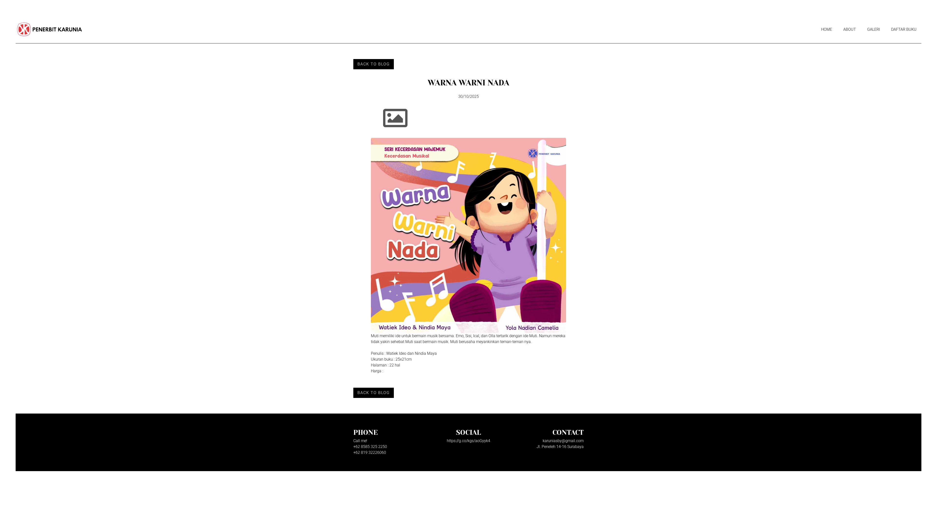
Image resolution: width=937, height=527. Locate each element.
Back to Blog (373, 64)
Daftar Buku (904, 29)
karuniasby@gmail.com (563, 440)
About (849, 29)
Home (826, 29)
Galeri (873, 29)
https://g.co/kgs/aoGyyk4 (468, 440)
